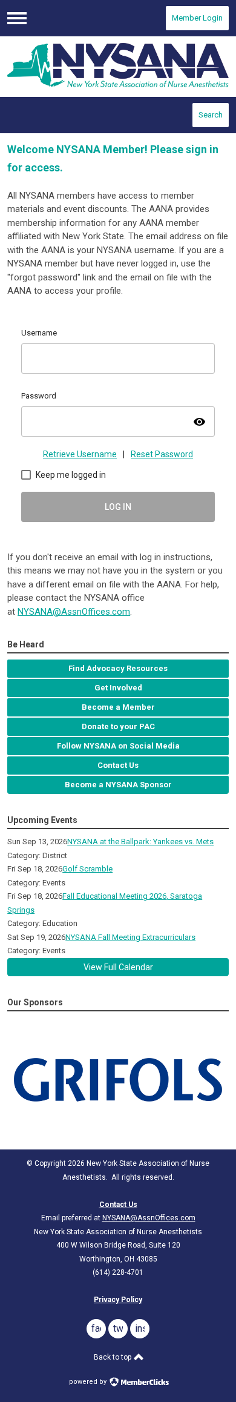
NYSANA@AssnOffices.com (74, 611)
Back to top (113, 1357)
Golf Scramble (87, 868)
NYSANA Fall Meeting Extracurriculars (130, 937)
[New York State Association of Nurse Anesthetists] (118, 66)
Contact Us (118, 1204)
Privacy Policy (118, 1299)
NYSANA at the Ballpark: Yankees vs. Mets (140, 841)
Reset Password (162, 454)
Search (210, 114)
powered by (88, 1382)
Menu (17, 18)
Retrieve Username (80, 454)
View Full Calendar (118, 967)
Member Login (197, 17)
